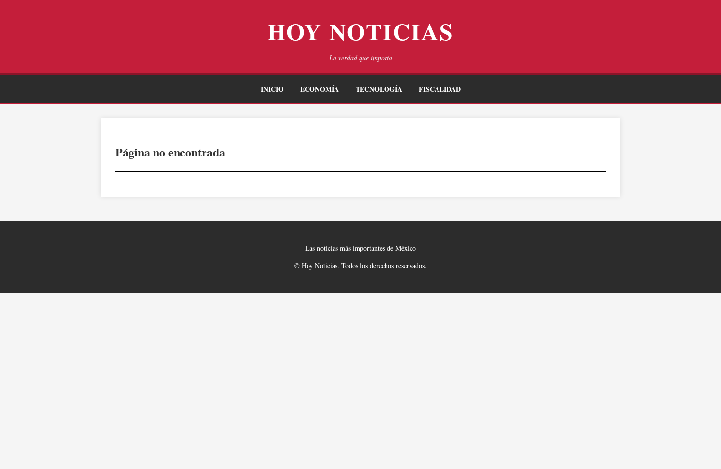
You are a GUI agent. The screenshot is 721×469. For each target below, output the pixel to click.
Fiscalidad (440, 89)
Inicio (272, 89)
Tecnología (379, 89)
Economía (319, 89)
